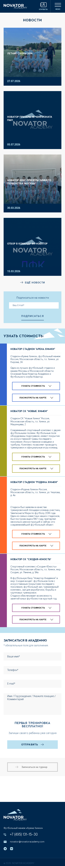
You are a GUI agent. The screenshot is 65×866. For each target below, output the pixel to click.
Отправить (29, 744)
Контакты (43, 9)
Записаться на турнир (34, 767)
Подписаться (32, 316)
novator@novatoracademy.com (27, 841)
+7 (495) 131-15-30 (24, 834)
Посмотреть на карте (33, 397)
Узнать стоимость (33, 386)
